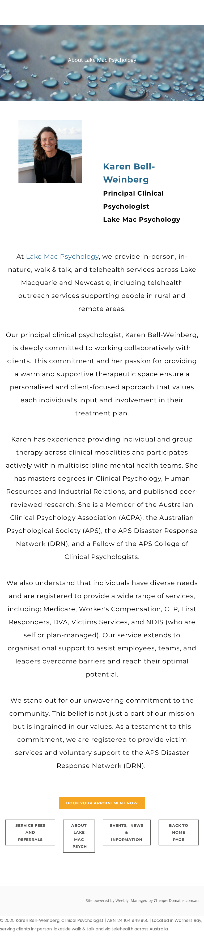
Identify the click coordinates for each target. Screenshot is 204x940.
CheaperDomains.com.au (176, 900)
